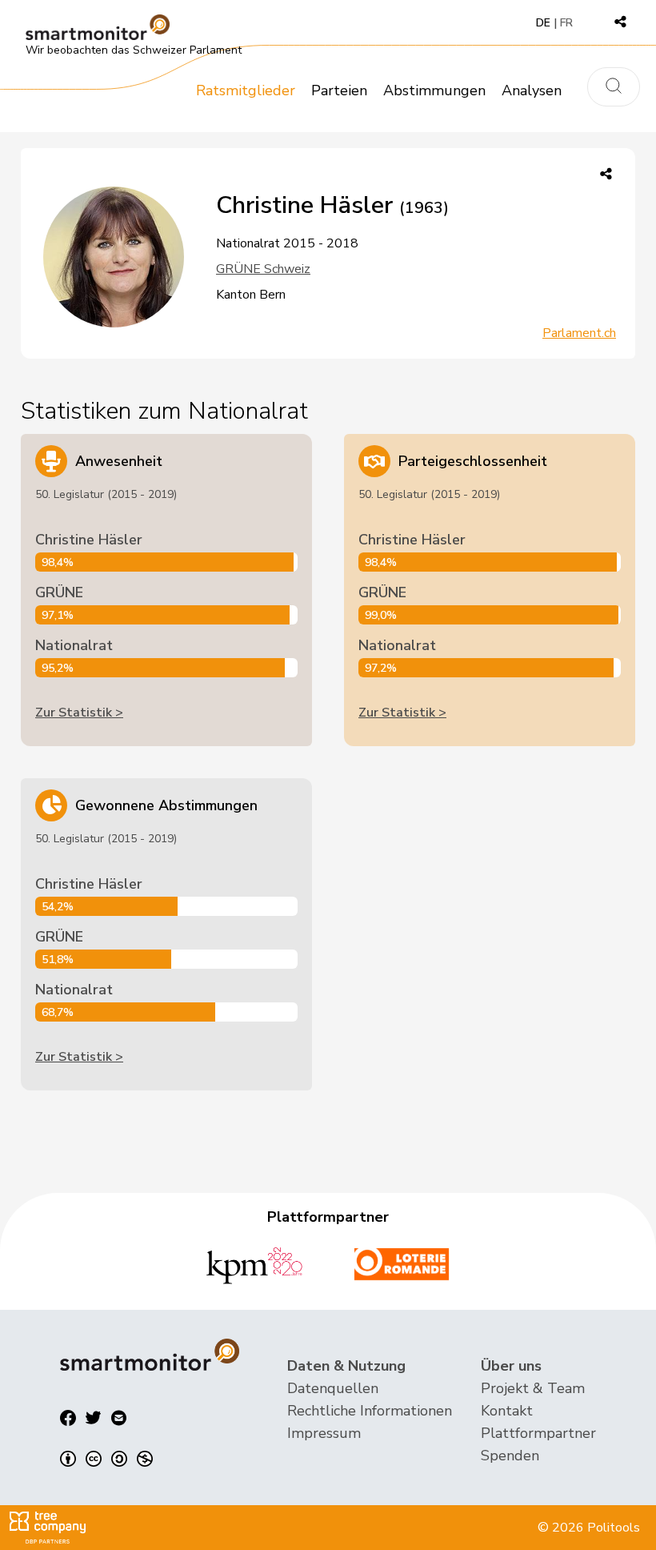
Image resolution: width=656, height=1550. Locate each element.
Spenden (510, 1455)
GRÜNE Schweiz (263, 269)
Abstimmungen (434, 90)
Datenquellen (332, 1388)
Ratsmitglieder (245, 90)
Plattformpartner (538, 1433)
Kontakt (507, 1410)
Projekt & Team (533, 1388)
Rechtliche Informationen (369, 1410)
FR (566, 22)
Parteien (339, 90)
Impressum (324, 1433)
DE (543, 22)
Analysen (532, 90)
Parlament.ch (579, 333)
